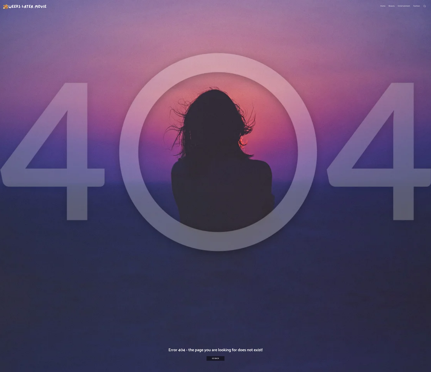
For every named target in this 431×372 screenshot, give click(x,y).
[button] (424, 6)
